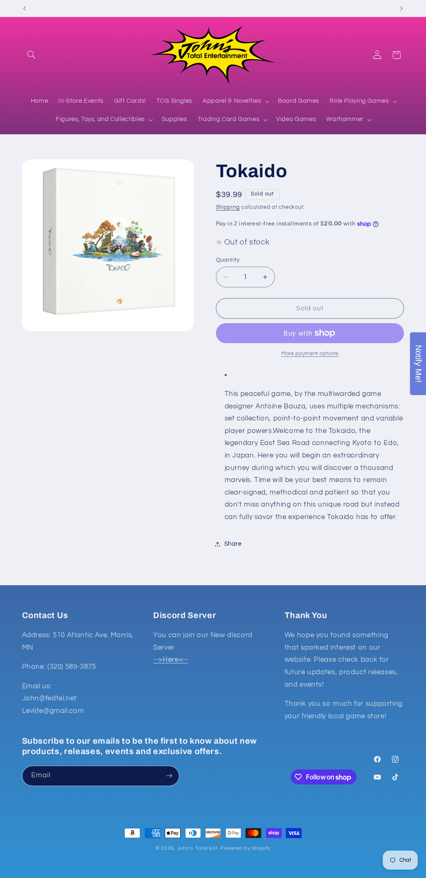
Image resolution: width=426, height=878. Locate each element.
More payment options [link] (310, 353)
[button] (31, 54)
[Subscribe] (168, 776)
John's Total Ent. (198, 848)
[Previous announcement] (24, 8)
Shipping (228, 207)
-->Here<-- (170, 659)
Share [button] (233, 544)
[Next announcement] (401, 8)
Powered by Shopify (245, 848)
